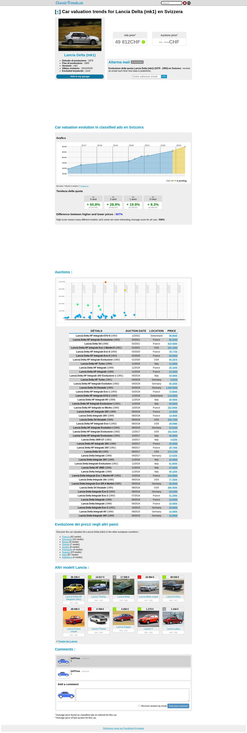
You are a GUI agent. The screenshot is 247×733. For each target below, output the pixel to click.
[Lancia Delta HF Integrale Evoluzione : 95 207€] (113, 315)
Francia (66, 537)
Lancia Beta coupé (148, 597)
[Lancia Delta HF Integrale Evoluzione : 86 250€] (126, 315)
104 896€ (172, 475)
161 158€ (172, 348)
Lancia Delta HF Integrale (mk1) (73, 598)
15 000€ (173, 499)
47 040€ (173, 467)
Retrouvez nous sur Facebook (118, 728)
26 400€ (173, 443)
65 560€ (173, 356)
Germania (67, 539)
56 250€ (173, 383)
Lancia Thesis (98, 629)
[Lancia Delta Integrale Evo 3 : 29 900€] (68, 317)
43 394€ (173, 371)
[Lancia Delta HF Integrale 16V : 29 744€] (89, 317)
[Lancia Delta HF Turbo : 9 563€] (105, 318)
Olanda (65, 544)
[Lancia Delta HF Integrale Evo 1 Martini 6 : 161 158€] (124, 313)
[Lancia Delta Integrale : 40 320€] (80, 317)
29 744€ (173, 447)
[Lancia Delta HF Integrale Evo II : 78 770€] (115, 315)
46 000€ (173, 483)
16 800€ (173, 515)
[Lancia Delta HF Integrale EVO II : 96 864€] (134, 315)
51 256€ (173, 495)
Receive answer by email (154, 706)
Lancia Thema (98, 597)
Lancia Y (148, 629)
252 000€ (172, 407)
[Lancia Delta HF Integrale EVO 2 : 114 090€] (102, 314)
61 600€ (173, 463)
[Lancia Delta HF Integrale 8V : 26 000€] (101, 317)
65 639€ (173, 491)
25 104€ (173, 368)
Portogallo (67, 549)
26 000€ (173, 399)
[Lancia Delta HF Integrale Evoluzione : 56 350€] (90, 316)
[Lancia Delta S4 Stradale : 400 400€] (77, 304)
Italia (64, 555)
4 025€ (173, 439)
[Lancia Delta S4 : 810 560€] (125, 290)
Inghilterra (67, 557)
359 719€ (172, 419)
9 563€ (173, 379)
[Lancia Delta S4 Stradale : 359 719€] (99, 306)
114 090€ (172, 395)
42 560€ (173, 459)
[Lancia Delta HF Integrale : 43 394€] (111, 317)
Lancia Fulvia (173, 597)
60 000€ (173, 403)
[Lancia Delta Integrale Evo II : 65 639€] (77, 316)
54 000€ (173, 375)
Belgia (65, 542)
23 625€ (173, 455)
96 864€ (173, 336)
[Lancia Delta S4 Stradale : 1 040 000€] (105, 282)
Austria (65, 547)
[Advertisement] (123, 102)
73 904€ (173, 391)
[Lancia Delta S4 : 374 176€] (88, 305)
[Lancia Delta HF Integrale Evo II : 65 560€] (114, 316)
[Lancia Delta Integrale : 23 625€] (84, 317)
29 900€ (173, 507)
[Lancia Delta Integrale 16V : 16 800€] (65, 318)
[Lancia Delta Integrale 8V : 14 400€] (67, 318)
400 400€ (172, 487)
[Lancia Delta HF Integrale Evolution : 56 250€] (105, 316)
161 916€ (172, 431)
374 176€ (172, 451)
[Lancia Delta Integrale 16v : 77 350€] (78, 315)
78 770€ (173, 352)
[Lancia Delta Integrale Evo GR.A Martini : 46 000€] (78, 317)
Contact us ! (84, 186)
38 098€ (173, 423)
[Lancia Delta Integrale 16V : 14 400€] (99, 318)
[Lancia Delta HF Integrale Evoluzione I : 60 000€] (101, 316)
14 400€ (173, 411)
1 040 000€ (171, 387)
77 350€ (173, 479)
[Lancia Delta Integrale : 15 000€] (75, 318)
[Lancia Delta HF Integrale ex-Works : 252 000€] (100, 309)
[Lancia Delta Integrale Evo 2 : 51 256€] (76, 316)
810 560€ (172, 344)
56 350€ (173, 435)
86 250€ (173, 340)
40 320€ (173, 471)
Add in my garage (79, 76)
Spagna (66, 552)
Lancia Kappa (123, 627)
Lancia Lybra (173, 629)
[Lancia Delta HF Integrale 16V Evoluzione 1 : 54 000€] (106, 316)
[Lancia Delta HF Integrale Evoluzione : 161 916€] (91, 313)
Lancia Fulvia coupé (74, 630)
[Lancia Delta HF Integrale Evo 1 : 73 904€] (103, 316)
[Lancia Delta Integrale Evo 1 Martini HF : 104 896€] (79, 315)
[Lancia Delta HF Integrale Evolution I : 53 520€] (98, 316)
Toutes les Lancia (67, 641)
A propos (139, 728)
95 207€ (173, 360)
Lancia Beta (123, 597)
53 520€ (173, 427)
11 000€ (173, 364)
